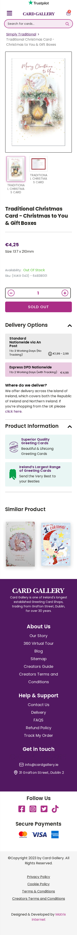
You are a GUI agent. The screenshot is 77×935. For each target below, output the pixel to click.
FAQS (38, 720)
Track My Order (38, 735)
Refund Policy (38, 727)
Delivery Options (26, 324)
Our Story (38, 635)
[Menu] (9, 14)
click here (13, 411)
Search (67, 24)
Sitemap (39, 658)
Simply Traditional (21, 34)
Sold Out (38, 306)
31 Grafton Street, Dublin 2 (41, 772)
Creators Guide (38, 666)
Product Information (32, 425)
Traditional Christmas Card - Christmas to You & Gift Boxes (36, 216)
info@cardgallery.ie (42, 764)
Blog (38, 651)
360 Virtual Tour (39, 643)
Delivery (38, 712)
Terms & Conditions (38, 891)
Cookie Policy (38, 884)
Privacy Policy (38, 876)
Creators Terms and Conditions (38, 898)
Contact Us (38, 704)
